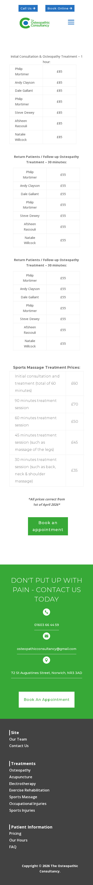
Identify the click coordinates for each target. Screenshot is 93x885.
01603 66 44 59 (46, 625)
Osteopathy (20, 770)
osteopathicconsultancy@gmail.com (46, 649)
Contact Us (19, 745)
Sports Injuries (22, 810)
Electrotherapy (22, 783)
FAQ (12, 846)
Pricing (15, 833)
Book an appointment (48, 526)
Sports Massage (23, 796)
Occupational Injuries (27, 803)
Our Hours (18, 840)
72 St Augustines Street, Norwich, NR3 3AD (46, 673)
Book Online (58, 8)
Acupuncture (20, 776)
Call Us (26, 8)
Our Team (18, 739)
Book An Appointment (47, 700)
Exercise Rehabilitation (29, 790)
